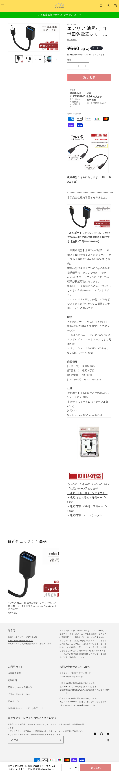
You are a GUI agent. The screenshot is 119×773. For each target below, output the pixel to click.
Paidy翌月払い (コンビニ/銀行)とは (25, 708)
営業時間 (12, 680)
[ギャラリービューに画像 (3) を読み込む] (38, 59)
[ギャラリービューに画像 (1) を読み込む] (19, 59)
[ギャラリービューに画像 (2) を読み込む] (29, 59)
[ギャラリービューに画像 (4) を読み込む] (48, 59)
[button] (101, 5)
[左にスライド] (11, 59)
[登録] (60, 739)
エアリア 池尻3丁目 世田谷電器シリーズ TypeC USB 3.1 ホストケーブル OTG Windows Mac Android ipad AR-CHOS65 (32, 606)
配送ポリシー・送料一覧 (20, 687)
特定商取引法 (14, 673)
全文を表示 (72, 39)
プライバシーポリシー (19, 694)
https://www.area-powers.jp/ (20, 640)
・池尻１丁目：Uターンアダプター (87, 493)
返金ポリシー (14, 701)
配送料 (70, 54)
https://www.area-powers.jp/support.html (78, 705)
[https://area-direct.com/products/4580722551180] (88, 172)
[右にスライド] (56, 59)
